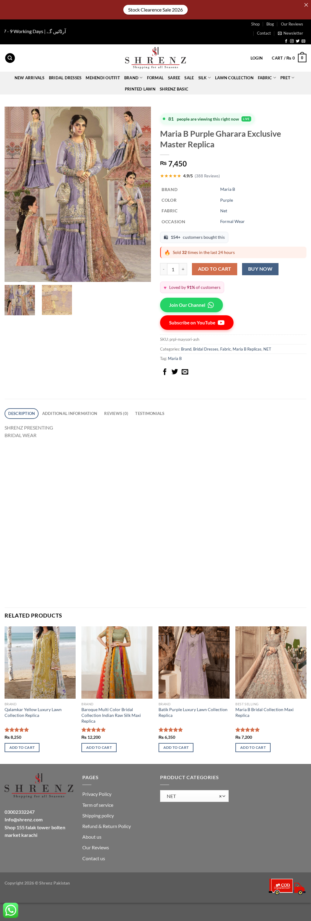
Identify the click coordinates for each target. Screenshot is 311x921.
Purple (226, 200)
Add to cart (214, 269)
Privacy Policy (96, 794)
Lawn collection (234, 77)
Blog (270, 24)
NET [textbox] (193, 796)
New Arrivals (30, 77)
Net (223, 210)
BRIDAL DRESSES (65, 77)
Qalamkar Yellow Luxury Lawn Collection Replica (33, 712)
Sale (189, 77)
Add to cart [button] (22, 747)
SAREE (174, 77)
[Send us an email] (303, 41)
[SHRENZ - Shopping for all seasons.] (155, 58)
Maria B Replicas (247, 349)
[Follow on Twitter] (297, 41)
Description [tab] (21, 413)
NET (267, 349)
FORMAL (155, 77)
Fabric (225, 349)
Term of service (97, 805)
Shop (255, 24)
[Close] (306, 5)
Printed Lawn (140, 89)
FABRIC (265, 77)
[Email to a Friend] (185, 372)
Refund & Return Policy (106, 826)
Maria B (227, 189)
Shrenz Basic (174, 89)
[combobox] (194, 796)
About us (91, 837)
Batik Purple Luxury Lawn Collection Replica (193, 712)
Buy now (260, 269)
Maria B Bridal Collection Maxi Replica (264, 712)
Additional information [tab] (69, 413)
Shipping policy (98, 815)
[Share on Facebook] (165, 372)
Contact (264, 33)
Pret (285, 77)
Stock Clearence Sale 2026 (155, 9)
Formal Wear (232, 221)
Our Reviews (292, 24)
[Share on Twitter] (175, 372)
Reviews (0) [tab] (116, 413)
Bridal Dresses (205, 349)
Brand (186, 349)
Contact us (93, 858)
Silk (202, 77)
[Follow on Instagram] (292, 41)
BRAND (131, 77)
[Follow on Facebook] (286, 41)
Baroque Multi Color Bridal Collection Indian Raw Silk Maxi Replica (111, 715)
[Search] (10, 58)
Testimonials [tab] (149, 413)
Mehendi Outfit (103, 77)
